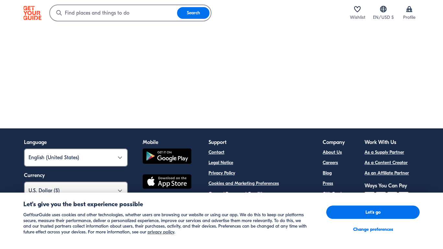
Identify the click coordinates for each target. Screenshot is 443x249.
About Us (332, 152)
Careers (330, 162)
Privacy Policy (222, 173)
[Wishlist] (357, 9)
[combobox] (113, 13)
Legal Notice (221, 162)
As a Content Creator (386, 162)
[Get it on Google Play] (167, 157)
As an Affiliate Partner (387, 173)
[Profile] (409, 9)
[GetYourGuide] (32, 13)
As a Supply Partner (384, 152)
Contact (216, 152)
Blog (327, 173)
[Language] (383, 9)
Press (328, 183)
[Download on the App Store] (167, 182)
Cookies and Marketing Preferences (244, 183)
